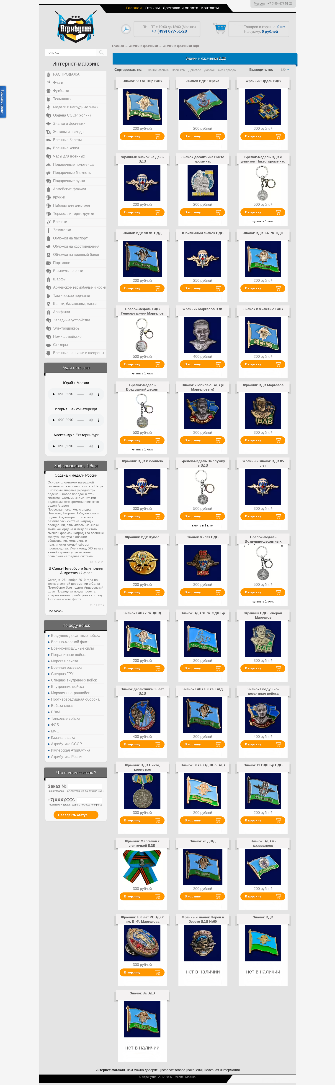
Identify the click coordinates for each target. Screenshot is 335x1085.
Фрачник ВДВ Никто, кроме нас (142, 767)
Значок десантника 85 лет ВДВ (142, 691)
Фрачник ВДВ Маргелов (263, 385)
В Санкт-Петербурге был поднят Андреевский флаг (76, 571)
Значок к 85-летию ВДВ (263, 309)
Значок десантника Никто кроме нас (202, 159)
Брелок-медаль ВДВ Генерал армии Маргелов (142, 311)
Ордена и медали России (76, 475)
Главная (134, 8)
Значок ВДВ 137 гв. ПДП (263, 233)
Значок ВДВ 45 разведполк (263, 843)
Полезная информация (222, 1070)
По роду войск (76, 625)
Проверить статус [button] (73, 815)
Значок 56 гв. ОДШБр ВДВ (203, 765)
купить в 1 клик (263, 221)
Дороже (209, 70)
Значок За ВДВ (142, 993)
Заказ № (58, 786)
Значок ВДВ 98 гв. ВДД (142, 233)
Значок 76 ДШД (203, 841)
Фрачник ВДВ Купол (142, 537)
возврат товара (173, 1070)
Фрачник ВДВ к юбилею (142, 461)
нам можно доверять (143, 1070)
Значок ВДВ (263, 917)
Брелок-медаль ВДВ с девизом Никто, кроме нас (263, 159)
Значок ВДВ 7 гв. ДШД (142, 613)
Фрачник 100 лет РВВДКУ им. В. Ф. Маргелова (142, 919)
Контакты (210, 8)
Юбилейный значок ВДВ (203, 233)
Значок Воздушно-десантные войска (263, 691)
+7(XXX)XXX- (62, 799)
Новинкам (178, 70)
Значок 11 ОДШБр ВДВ (263, 765)
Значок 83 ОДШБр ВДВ (142, 81)
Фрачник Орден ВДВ (263, 81)
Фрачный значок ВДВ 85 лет (263, 463)
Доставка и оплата (180, 8)
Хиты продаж (227, 70)
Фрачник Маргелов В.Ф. (203, 309)
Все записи (55, 611)
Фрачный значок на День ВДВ (142, 159)
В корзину (132, 136)
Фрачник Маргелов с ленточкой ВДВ (142, 843)
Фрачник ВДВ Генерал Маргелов (263, 615)
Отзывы (152, 8)
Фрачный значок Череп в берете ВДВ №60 (203, 919)
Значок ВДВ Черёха (202, 81)
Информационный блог (76, 466)
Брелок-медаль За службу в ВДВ (202, 463)
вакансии (194, 1070)
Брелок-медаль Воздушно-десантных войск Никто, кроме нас (263, 541)
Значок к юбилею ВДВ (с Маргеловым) (203, 387)
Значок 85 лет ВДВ (203, 537)
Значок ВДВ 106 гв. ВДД (203, 689)
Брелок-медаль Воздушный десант (142, 387)
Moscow (259, 3)
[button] (101, 52)
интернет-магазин (110, 1070)
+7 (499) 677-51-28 (280, 3)
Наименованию (158, 70)
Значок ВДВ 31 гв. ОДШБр (203, 613)
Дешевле (194, 70)
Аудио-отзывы (76, 368)
